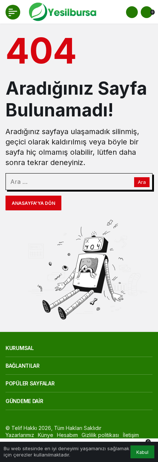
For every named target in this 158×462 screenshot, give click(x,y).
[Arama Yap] (132, 12)
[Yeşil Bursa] (61, 11)
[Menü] (13, 12)
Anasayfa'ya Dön (33, 203)
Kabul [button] (142, 452)
